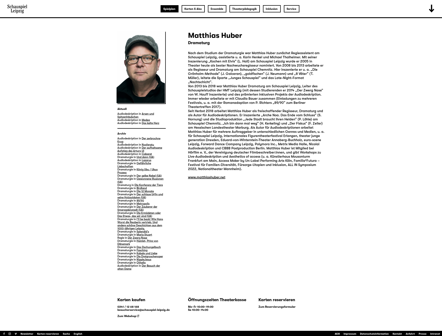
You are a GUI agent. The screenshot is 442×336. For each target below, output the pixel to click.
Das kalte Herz (150, 123)
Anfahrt (410, 333)
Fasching (142, 250)
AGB (337, 333)
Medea (146, 120)
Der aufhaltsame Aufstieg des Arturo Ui (139, 149)
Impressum (350, 333)
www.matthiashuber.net (206, 177)
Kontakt (397, 333)
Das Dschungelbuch (149, 247)
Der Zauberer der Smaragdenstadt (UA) (137, 208)
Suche (66, 333)
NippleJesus (144, 259)
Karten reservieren (48, 333)
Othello (141, 262)
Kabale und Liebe (147, 253)
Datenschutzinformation (374, 333)
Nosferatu (148, 144)
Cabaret (147, 154)
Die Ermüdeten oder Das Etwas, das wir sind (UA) (139, 214)
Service (291, 9)
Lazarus (146, 160)
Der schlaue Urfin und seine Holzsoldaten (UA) (140, 196)
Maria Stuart (144, 234)
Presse (422, 333)
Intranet (435, 333)
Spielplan (169, 9)
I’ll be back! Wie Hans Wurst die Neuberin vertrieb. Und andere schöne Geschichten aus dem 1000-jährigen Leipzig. (140, 224)
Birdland (142, 188)
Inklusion (272, 9)
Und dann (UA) (145, 157)
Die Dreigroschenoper (150, 256)
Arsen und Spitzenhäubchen (135, 115)
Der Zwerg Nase (137, 237)
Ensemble (217, 9)
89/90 (140, 200)
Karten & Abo (193, 9)
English (78, 333)
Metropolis (143, 203)
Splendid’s (143, 231)
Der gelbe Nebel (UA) (149, 175)
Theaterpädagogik (244, 9)
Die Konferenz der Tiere (148, 185)
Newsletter (27, 333)
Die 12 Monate (145, 191)
